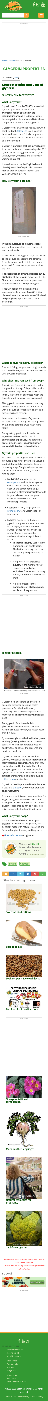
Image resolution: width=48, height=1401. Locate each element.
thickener (17, 787)
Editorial (34, 844)
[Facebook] (19, 1342)
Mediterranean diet (15, 1349)
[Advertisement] (24, 42)
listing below (13, 510)
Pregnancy (11, 1370)
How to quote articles (16, 1381)
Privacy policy (23, 1396)
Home (4, 60)
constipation (13, 482)
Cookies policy (37, 1396)
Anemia (10, 1367)
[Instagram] (27, 1342)
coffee (5, 779)
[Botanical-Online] (13, 6)
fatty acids (22, 130)
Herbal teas (12, 1360)
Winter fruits (12, 1364)
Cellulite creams (14, 1356)
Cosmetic (11, 60)
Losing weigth (13, 1353)
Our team (11, 1378)
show (16, 77)
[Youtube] (23, 1342)
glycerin (13, 863)
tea (13, 779)
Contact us (12, 1375)
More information (13, 835)
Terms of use (10, 1396)
